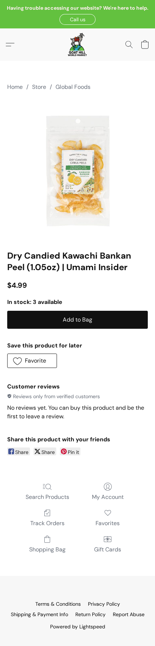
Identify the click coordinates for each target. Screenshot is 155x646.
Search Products (47, 497)
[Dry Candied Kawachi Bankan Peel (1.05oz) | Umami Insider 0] (77, 169)
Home (15, 87)
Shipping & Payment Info (39, 614)
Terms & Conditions (58, 604)
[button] (77, 19)
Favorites (108, 523)
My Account (108, 497)
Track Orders (47, 523)
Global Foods (73, 87)
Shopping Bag (47, 549)
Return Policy (90, 614)
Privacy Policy (104, 604)
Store (39, 87)
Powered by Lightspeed (77, 626)
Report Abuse (129, 614)
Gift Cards (107, 549)
